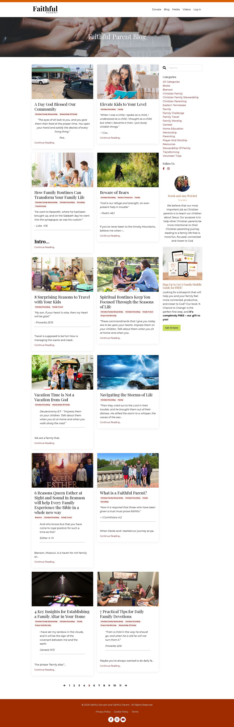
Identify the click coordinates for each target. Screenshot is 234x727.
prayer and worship (108, 316)
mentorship (170, 132)
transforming (40, 206)
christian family (173, 93)
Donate (156, 9)
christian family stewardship (46, 114)
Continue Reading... (44, 142)
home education (173, 128)
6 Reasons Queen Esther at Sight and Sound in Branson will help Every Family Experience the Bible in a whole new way (59, 502)
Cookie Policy (121, 711)
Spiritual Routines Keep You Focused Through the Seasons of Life (127, 301)
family (120, 109)
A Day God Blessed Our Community (55, 106)
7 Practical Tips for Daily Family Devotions (122, 614)
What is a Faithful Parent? (123, 492)
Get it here (171, 327)
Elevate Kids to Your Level (123, 104)
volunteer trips (172, 155)
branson (38, 517)
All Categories (171, 81)
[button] (172, 327)
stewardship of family (68, 114)
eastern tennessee (125, 197)
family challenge (173, 113)
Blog (167, 9)
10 (114, 685)
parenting (81, 202)
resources (169, 144)
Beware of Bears (114, 192)
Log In (197, 9)
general (167, 124)
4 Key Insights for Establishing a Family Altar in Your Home (62, 614)
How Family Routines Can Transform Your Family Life (59, 195)
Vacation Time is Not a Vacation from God (54, 397)
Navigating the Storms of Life (126, 394)
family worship (172, 120)
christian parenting (108, 109)
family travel (57, 307)
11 (120, 685)
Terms (134, 711)
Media (176, 9)
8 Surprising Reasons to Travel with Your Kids (62, 299)
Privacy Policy (103, 711)
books (166, 85)
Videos (187, 9)
